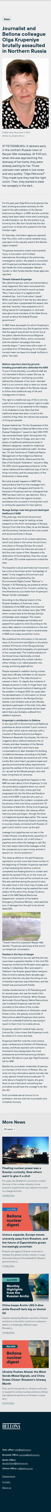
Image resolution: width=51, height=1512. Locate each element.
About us (6, 1487)
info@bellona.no (23, 1450)
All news (8, 1129)
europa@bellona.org (29, 1455)
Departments (8, 1476)
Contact (6, 1482)
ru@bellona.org (25, 1468)
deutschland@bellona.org (15, 1463)
